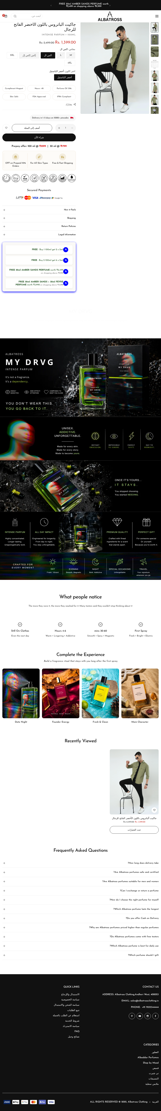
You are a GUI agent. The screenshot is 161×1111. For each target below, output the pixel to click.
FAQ (77, 1031)
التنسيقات (154, 1079)
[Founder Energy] (100, 693)
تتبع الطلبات (73, 1010)
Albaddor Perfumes (148, 1057)
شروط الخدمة (72, 1021)
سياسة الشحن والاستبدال (66, 1005)
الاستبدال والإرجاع (70, 994)
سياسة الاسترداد (71, 1026)
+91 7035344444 (150, 1007)
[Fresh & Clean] (140, 693)
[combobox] (26, 16)
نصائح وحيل (73, 1037)
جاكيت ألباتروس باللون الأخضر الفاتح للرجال (134, 818)
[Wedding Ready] (21, 693)
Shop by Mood (151, 1063)
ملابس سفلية (152, 1084)
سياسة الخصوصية (70, 1000)
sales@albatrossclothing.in (144, 1001)
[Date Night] (60, 693)
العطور (155, 1052)
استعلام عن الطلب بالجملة (66, 1015)
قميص (156, 1068)
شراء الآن (39, 137)
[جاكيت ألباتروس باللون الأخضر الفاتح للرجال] (134, 781)
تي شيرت (154, 1073)
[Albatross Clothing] (110, 16)
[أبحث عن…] (15, 16)
